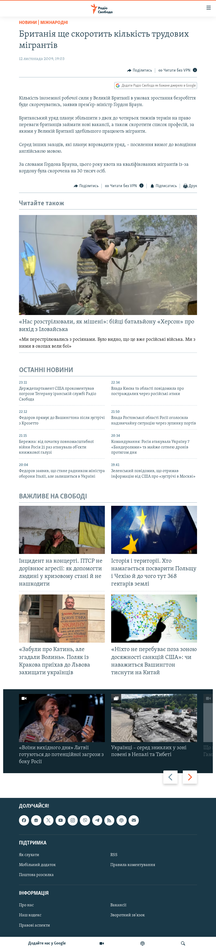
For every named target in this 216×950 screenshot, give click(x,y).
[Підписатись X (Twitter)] (48, 820)
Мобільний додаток (37, 865)
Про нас (26, 905)
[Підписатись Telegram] (97, 820)
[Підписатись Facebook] (24, 820)
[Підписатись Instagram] (73, 820)
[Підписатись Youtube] (61, 820)
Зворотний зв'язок (127, 915)
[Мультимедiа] (102, 943)
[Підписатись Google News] (36, 820)
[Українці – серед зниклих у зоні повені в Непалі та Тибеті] (154, 718)
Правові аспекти (34, 925)
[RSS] (109, 820)
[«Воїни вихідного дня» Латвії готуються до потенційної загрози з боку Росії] (62, 718)
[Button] (139, 70)
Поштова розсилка (36, 875)
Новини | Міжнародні (43, 23)
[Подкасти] (142, 943)
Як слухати (29, 855)
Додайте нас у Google (47, 943)
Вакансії (118, 905)
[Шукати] (183, 943)
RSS (113, 855)
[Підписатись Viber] (85, 820)
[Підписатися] (134, 820)
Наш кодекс (30, 915)
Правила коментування (132, 865)
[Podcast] (121, 820)
